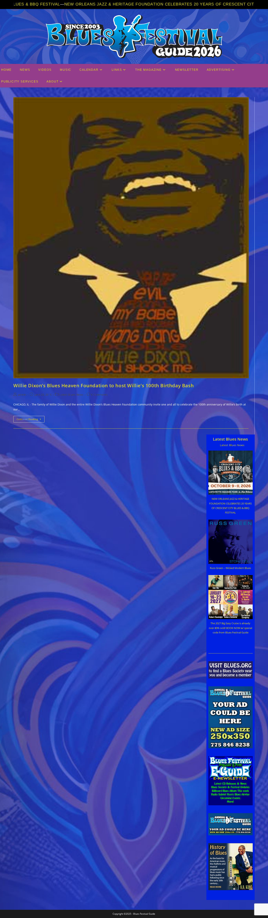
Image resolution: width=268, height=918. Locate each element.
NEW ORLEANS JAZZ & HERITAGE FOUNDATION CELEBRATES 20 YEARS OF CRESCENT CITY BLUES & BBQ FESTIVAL (125, 4)
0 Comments (99, 394)
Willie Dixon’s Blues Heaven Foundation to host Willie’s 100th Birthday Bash (103, 385)
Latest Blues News (71, 394)
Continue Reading (31, 420)
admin (22, 394)
